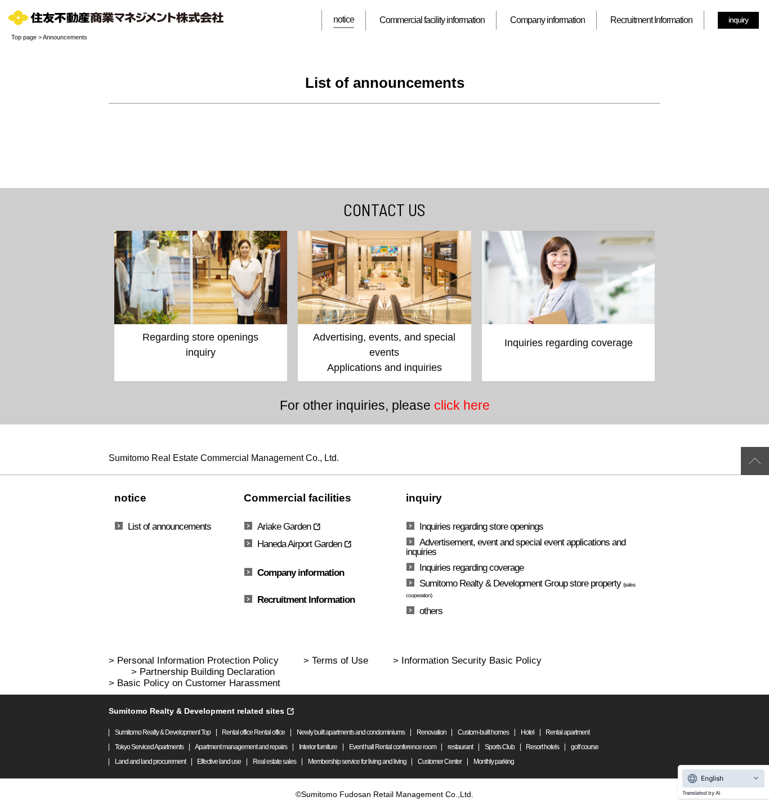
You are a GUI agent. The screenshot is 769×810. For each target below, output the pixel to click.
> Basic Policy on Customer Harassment (194, 683)
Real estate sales (274, 762)
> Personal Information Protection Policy (194, 660)
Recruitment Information (651, 20)
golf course (584, 747)
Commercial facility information (432, 20)
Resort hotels (542, 747)
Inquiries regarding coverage (471, 567)
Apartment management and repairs (241, 747)
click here (462, 405)
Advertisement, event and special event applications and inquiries (515, 547)
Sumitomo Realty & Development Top (163, 732)
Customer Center (440, 762)
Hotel (527, 732)
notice (343, 19)
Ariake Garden (284, 526)
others (430, 611)
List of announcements (169, 526)
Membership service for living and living (357, 762)
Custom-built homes (483, 732)
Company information (547, 20)
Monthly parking (493, 762)
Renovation (431, 732)
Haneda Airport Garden (299, 544)
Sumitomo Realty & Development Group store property (520, 588)
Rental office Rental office (253, 732)
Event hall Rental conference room (392, 747)
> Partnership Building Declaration (203, 671)
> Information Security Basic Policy (467, 660)
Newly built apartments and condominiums (351, 732)
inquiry (738, 19)
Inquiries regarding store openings (481, 526)
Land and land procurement (150, 762)
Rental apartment (567, 732)
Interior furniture (318, 747)
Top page (24, 37)
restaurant (460, 747)
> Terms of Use (335, 660)
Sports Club (500, 747)
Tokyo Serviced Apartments (149, 747)
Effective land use (219, 762)
